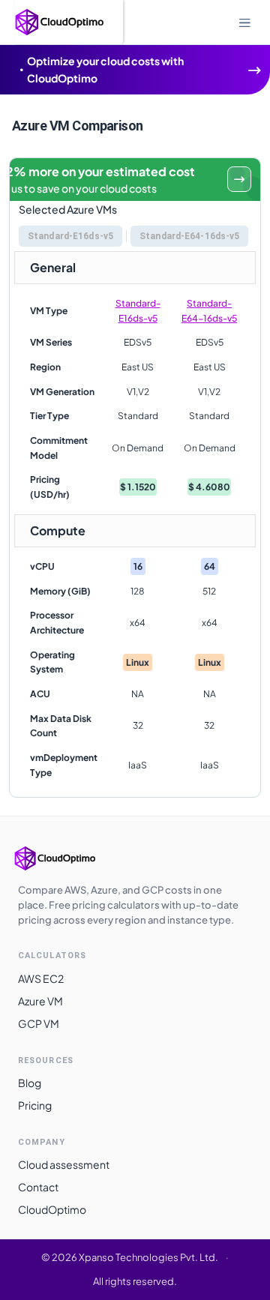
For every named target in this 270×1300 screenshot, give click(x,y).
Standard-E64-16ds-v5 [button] (189, 236)
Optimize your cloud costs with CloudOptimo (105, 69)
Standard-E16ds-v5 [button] (70, 236)
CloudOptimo (52, 1209)
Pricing (35, 1105)
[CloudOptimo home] (70, 858)
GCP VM (38, 1023)
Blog (29, 1082)
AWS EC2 (41, 978)
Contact (38, 1187)
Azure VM (40, 1001)
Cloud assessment (64, 1164)
